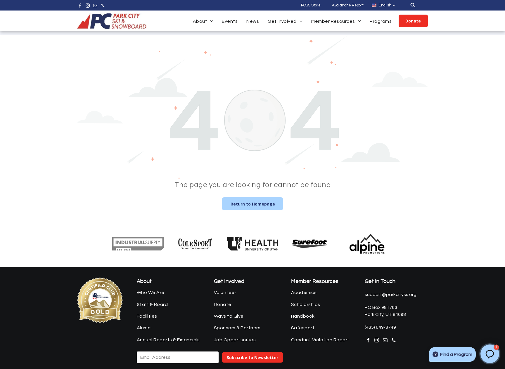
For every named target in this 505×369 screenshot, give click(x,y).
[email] (95, 6)
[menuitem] (203, 21)
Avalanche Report (348, 5)
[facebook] (80, 6)
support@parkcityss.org (390, 294)
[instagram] (88, 6)
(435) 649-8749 (380, 327)
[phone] (103, 6)
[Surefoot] (309, 243)
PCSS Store (311, 5)
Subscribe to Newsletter (252, 357)
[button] (384, 5)
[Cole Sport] (195, 243)
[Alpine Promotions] (367, 243)
